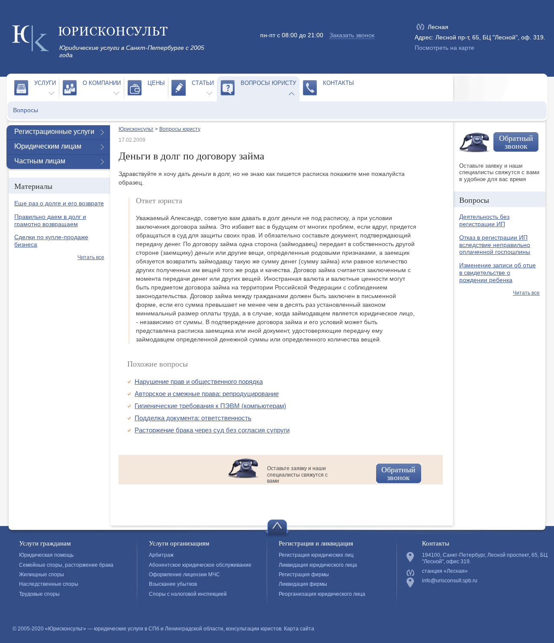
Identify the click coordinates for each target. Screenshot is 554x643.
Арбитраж (161, 555)
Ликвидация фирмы (303, 584)
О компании (102, 83)
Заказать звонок (351, 35)
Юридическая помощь (46, 555)
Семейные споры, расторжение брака (66, 565)
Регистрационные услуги (54, 131)
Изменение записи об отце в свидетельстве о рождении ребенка (497, 272)
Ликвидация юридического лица (318, 565)
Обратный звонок (398, 473)
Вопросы (25, 110)
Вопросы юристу (268, 83)
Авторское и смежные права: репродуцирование (207, 393)
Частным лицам (39, 161)
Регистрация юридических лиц (316, 555)
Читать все (90, 257)
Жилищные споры (41, 575)
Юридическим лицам (47, 146)
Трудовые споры (39, 594)
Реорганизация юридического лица (322, 594)
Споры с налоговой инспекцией (188, 594)
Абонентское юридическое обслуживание (200, 565)
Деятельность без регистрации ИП (484, 220)
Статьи (203, 83)
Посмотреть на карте (444, 47)
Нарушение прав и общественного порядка (199, 381)
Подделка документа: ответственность (193, 418)
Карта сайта (299, 629)
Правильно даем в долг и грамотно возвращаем (50, 220)
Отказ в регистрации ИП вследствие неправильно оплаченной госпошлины (494, 245)
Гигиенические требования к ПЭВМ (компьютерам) (210, 405)
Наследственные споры (48, 584)
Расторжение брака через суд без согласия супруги (212, 430)
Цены (156, 83)
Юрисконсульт (136, 129)
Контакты (338, 83)
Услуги (45, 83)
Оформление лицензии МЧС (184, 575)
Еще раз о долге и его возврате (59, 203)
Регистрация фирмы (304, 575)
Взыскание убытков (173, 584)
